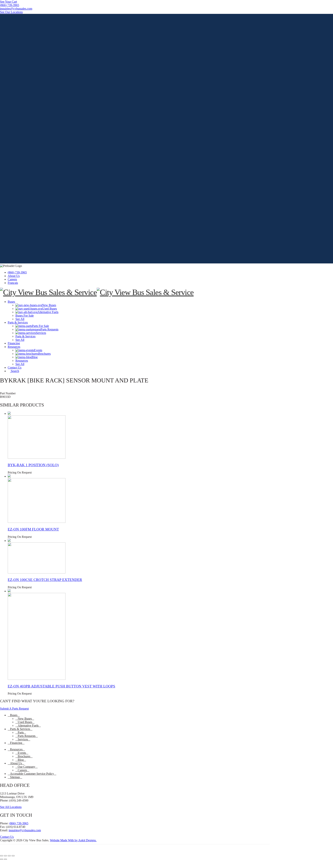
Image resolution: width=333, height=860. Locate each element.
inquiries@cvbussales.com (25, 830)
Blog (21, 759)
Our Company (26, 766)
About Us (14, 275)
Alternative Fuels (28, 725)
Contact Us (7, 836)
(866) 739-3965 (17, 272)
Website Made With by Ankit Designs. (73, 840)
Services (23, 739)
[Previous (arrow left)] (1, 859)
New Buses (25, 718)
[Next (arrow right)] (5, 859)
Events (22, 752)
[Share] (9, 855)
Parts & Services (20, 729)
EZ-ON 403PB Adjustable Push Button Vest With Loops (61, 686)
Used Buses (25, 722)
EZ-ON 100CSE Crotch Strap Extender (45, 580)
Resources (16, 749)
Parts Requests (26, 736)
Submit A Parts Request (14, 708)
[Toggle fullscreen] (5, 855)
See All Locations (11, 807)
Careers (12, 279)
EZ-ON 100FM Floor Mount (33, 529)
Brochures (24, 756)
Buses (13, 715)
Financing (16, 742)
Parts (21, 732)
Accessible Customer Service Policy (32, 773)
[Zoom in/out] (1, 855)
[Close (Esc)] (13, 855)
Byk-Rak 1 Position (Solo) (33, 465)
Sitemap (15, 777)
